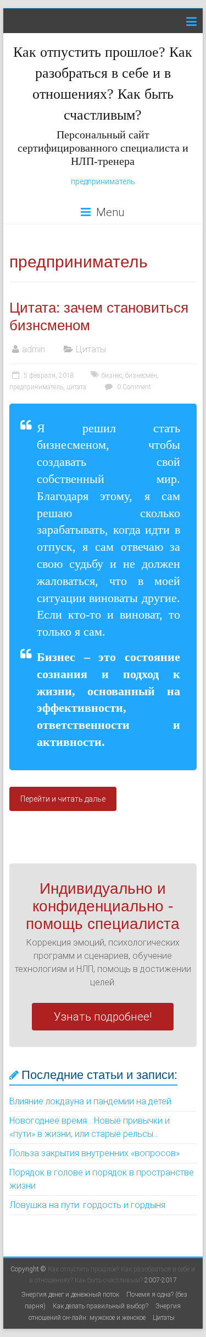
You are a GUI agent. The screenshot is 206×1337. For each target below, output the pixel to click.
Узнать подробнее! (103, 1016)
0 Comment (133, 387)
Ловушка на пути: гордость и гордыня (87, 1205)
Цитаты (91, 349)
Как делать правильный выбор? (100, 1306)
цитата (76, 387)
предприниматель (103, 181)
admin (33, 349)
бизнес (112, 375)
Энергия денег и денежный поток (70, 1294)
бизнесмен (141, 375)
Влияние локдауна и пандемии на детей (90, 1101)
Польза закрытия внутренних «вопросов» (94, 1153)
